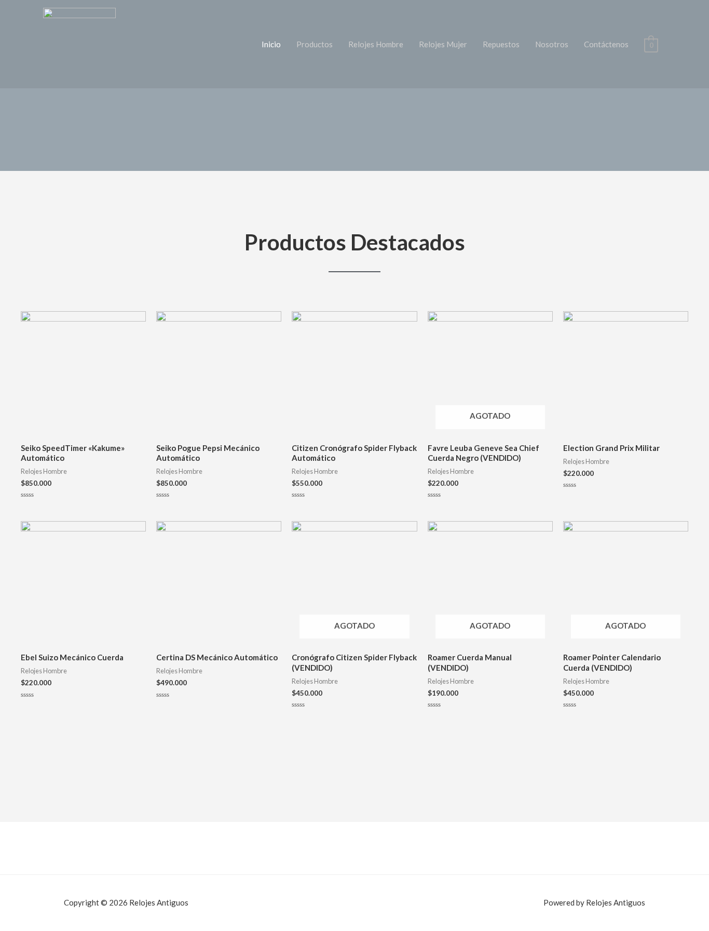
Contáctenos (606, 44)
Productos (314, 44)
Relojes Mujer (443, 44)
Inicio (271, 44)
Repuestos (501, 44)
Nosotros (551, 44)
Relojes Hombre (375, 44)
